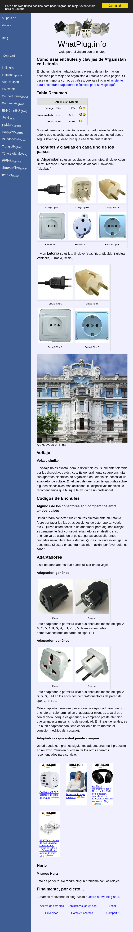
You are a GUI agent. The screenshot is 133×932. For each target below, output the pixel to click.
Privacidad (51, 913)
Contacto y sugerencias (82, 905)
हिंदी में (8, 118)
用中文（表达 (14, 111)
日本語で (11, 125)
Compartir (112, 913)
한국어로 (11, 161)
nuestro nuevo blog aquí (102, 897)
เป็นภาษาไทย (14, 168)
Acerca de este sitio (52, 905)
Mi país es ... (11, 18)
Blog (5, 38)
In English (9, 67)
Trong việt (12, 147)
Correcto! (115, 5)
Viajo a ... (8, 25)
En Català (9, 89)
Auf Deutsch (10, 82)
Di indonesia (14, 139)
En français (13, 103)
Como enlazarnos (82, 913)
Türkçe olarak (14, 154)
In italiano (12, 75)
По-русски (12, 132)
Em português (15, 96)
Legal (112, 905)
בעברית (10, 175)
